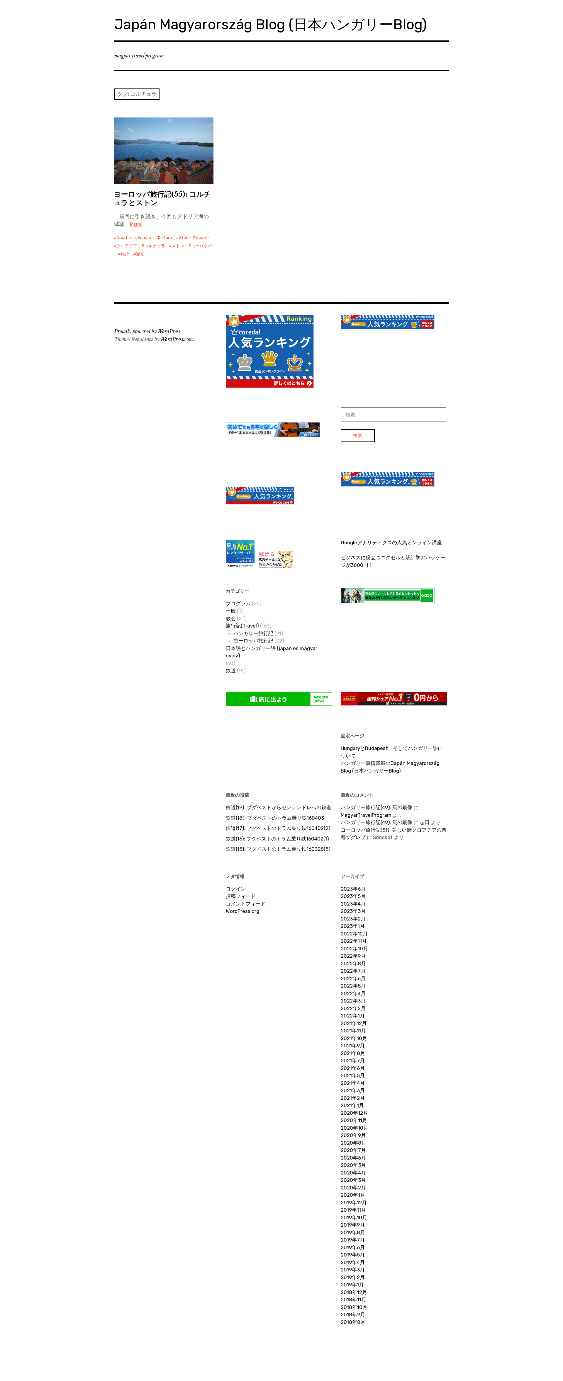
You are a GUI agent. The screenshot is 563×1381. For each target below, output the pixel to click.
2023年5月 (353, 896)
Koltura (165, 237)
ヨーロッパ (201, 245)
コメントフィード (246, 904)
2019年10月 (354, 1217)
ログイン (236, 889)
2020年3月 (353, 1180)
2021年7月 (353, 1060)
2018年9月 (353, 1314)
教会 (231, 618)
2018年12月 (354, 1292)
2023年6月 (353, 889)
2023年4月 (353, 904)
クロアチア (127, 245)
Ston (183, 237)
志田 (425, 822)
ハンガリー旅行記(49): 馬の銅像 (376, 807)
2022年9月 (353, 956)
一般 (231, 611)
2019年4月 (353, 1262)
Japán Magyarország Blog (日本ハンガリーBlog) (270, 24)
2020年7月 (353, 1150)
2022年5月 (353, 986)
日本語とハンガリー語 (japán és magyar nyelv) (271, 652)
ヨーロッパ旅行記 (253, 641)
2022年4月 (353, 993)
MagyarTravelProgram (366, 815)
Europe (144, 237)
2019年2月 (353, 1277)
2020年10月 (354, 1128)
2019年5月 (353, 1255)
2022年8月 (353, 963)
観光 (140, 254)
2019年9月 (353, 1225)
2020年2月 (353, 1188)
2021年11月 (353, 1031)
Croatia (124, 237)
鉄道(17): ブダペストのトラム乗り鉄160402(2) (278, 828)
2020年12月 (354, 1113)
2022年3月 (353, 1001)
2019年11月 (353, 1210)
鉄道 (231, 671)
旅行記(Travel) (242, 626)
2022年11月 (354, 941)
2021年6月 (353, 1068)
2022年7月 (353, 971)
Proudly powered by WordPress (147, 331)
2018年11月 (353, 1299)
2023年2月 (353, 919)
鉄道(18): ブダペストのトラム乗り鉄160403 (275, 818)
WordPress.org (242, 911)
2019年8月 (353, 1232)
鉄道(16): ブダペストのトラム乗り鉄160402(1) (277, 839)
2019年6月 (353, 1247)
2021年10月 (354, 1038)
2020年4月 (353, 1173)
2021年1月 (352, 1105)
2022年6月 (353, 978)
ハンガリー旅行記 (253, 633)
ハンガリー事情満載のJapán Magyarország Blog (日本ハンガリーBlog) (390, 767)
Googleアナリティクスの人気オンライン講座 (391, 542)
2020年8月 (353, 1143)
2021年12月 (354, 1023)
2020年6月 (353, 1158)
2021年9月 (353, 1045)
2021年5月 (353, 1075)
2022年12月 (354, 934)
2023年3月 (353, 911)
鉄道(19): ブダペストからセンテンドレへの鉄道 (278, 807)
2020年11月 (354, 1120)
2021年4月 (353, 1083)
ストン (178, 245)
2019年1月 (352, 1285)
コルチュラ (154, 245)
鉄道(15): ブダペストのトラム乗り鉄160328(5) (278, 849)
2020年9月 (353, 1135)
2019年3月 (353, 1270)
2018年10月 (354, 1307)
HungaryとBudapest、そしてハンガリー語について (392, 752)
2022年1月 (353, 1016)
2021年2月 (353, 1098)
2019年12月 (354, 1203)
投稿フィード (241, 896)
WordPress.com (177, 339)
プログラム (238, 603)
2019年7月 (353, 1240)
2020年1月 (353, 1195)
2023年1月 (353, 926)
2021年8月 (353, 1053)
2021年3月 (353, 1090)
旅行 (125, 254)
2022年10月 (354, 949)
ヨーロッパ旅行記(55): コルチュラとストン (162, 198)
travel (201, 237)
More (136, 224)
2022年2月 (353, 1008)
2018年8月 (353, 1322)
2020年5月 (353, 1165)
